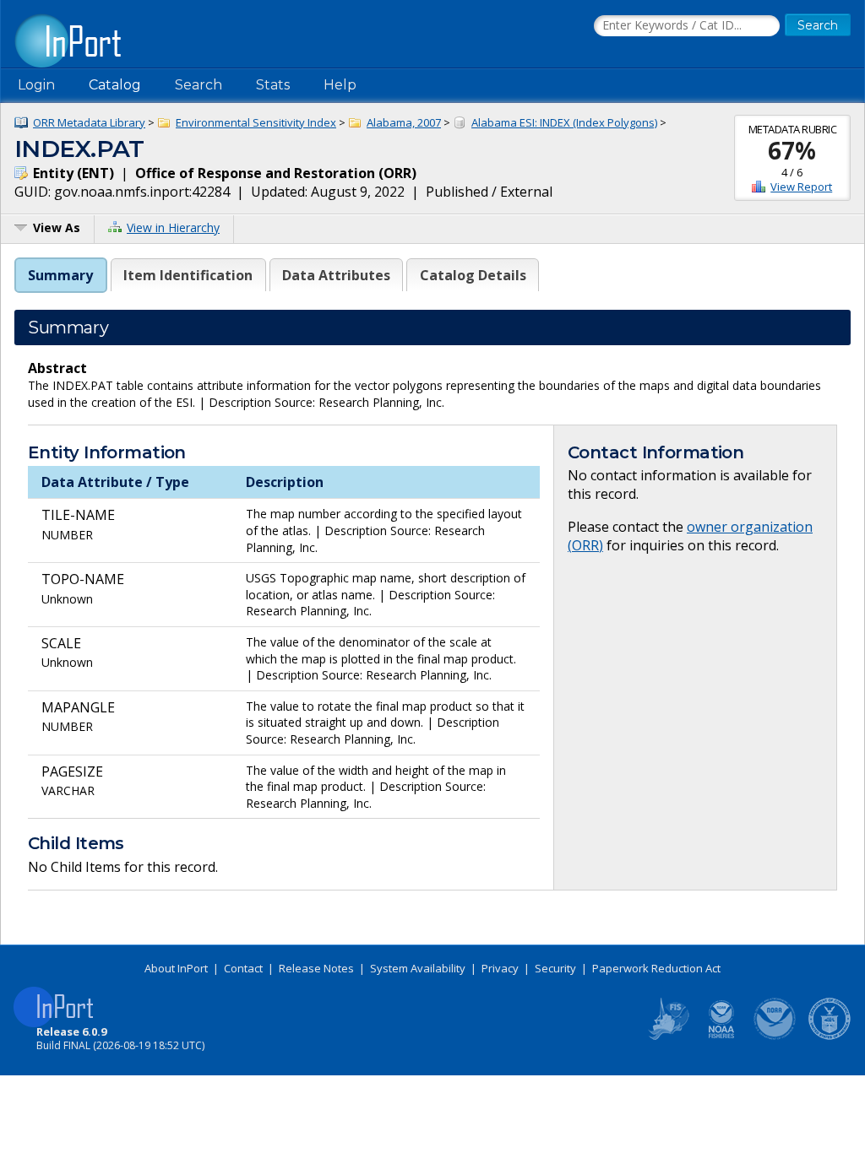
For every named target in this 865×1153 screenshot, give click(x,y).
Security (555, 968)
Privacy (500, 968)
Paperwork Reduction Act (656, 968)
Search (198, 85)
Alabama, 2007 (404, 122)
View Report (801, 186)
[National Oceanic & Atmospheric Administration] (775, 1036)
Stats (273, 85)
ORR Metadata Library (89, 122)
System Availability (417, 968)
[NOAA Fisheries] (721, 1036)
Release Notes (316, 968)
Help (340, 85)
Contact (243, 968)
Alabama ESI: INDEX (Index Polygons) (564, 122)
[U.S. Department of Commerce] (829, 1036)
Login (36, 85)
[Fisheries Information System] (667, 1036)
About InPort (176, 968)
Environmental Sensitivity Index (256, 122)
